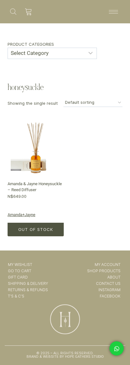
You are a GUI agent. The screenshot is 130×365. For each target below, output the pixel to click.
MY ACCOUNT (107, 264)
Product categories (31, 44)
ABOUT (113, 277)
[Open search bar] (13, 12)
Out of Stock (35, 229)
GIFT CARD (18, 277)
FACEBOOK (110, 296)
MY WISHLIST (20, 264)
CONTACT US (108, 283)
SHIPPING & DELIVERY (28, 283)
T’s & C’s (16, 296)
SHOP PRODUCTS (103, 270)
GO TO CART (19, 270)
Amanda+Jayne (21, 214)
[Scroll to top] (117, 342)
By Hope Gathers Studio (81, 357)
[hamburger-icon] (113, 12)
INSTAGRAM (109, 289)
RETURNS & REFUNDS (28, 289)
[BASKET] (28, 12)
